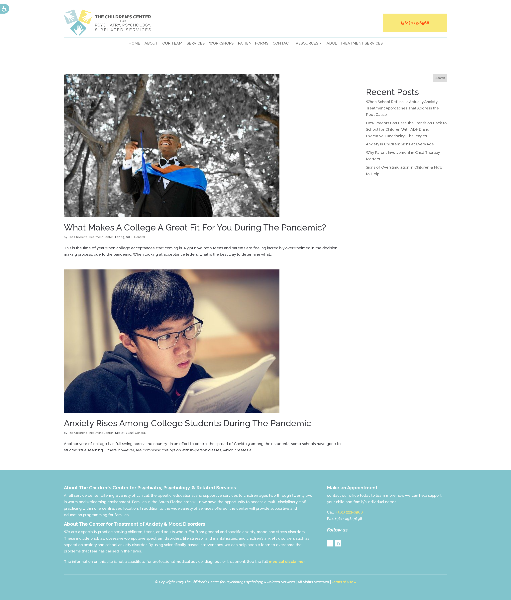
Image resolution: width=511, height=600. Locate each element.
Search (440, 77)
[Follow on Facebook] (330, 543)
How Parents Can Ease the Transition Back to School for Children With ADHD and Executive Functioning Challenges (406, 129)
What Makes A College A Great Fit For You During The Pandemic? (195, 227)
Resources (307, 43)
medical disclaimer (287, 561)
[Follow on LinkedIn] (338, 543)
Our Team (172, 43)
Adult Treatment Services (355, 43)
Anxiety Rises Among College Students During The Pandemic (187, 423)
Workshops (221, 43)
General (139, 237)
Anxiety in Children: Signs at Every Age (400, 144)
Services (196, 43)
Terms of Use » (344, 582)
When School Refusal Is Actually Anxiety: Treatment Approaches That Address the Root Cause (402, 108)
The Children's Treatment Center (90, 237)
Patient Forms (253, 43)
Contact (282, 43)
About (151, 43)
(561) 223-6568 (415, 23)
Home (134, 43)
